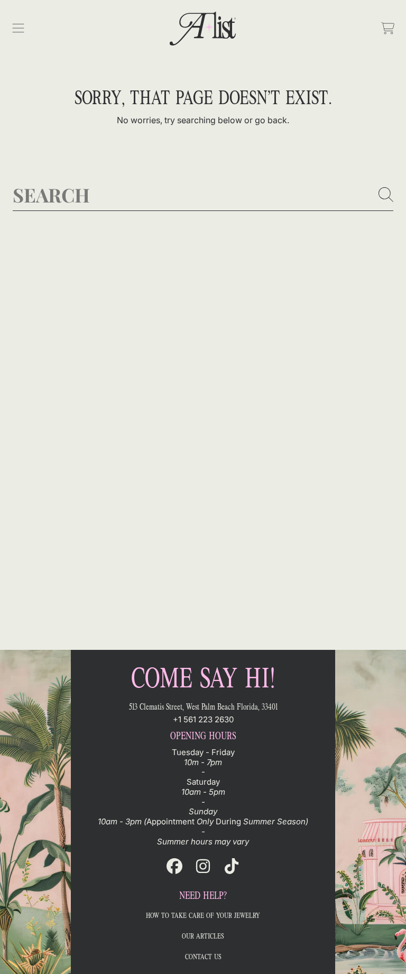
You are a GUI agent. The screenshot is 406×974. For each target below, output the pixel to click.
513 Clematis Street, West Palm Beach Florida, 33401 (203, 707)
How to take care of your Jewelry (203, 915)
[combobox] (203, 194)
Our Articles (203, 936)
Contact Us (203, 956)
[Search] (386, 194)
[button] (18, 28)
